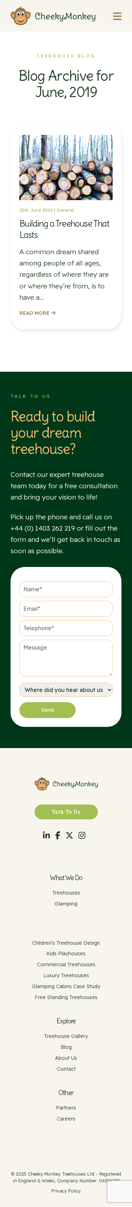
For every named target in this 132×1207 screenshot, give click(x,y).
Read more (35, 313)
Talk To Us (66, 811)
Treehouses (66, 893)
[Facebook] (57, 835)
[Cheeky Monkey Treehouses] (53, 15)
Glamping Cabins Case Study (66, 986)
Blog (66, 1047)
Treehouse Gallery (66, 1036)
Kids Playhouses (66, 953)
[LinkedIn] (46, 835)
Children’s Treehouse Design (66, 943)
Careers (66, 1119)
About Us (66, 1058)
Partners (66, 1108)
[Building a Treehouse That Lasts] (66, 201)
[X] (69, 835)
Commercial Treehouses (66, 964)
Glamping (66, 904)
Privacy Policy (66, 1191)
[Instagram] (82, 835)
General (65, 210)
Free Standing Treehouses (66, 997)
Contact (66, 1069)
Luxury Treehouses (66, 975)
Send (47, 710)
